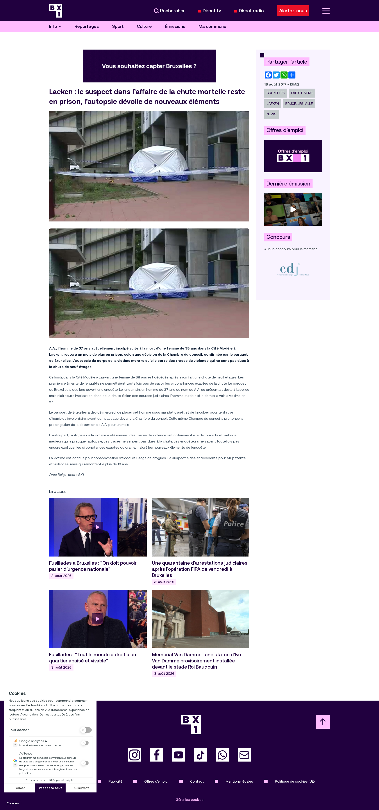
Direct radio (251, 11)
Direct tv (212, 11)
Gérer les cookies (190, 799)
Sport (118, 26)
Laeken (273, 103)
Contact (197, 781)
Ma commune (212, 26)
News (271, 114)
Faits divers (302, 92)
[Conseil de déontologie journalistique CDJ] (293, 269)
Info (53, 26)
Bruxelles (276, 92)
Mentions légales (239, 781)
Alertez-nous (293, 10)
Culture (144, 26)
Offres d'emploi (156, 781)
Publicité (115, 781)
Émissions (175, 26)
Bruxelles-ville (299, 103)
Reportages (87, 26)
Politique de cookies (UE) (295, 781)
